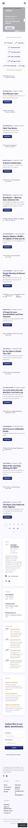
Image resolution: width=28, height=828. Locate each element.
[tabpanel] (14, 19)
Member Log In (8, 811)
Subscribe (22, 825)
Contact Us (7, 813)
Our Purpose (7, 787)
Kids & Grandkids (19, 296)
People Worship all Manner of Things (14, 274)
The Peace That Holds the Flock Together (13, 505)
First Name (8, 733)
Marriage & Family (10, 412)
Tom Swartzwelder (8, 387)
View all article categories (14, 70)
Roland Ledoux (7, 160)
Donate (6, 791)
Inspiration (8, 335)
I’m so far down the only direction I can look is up (13, 391)
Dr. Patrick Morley (8, 234)
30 (18, 528)
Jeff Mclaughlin (7, 426)
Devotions (8, 181)
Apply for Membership (12, 705)
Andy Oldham (6, 463)
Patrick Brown (7, 195)
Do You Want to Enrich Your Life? (12, 352)
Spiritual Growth (10, 77)
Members (6, 804)
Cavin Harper (6, 348)
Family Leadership (16, 661)
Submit (14, 748)
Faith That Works (10, 128)
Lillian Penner (6, 309)
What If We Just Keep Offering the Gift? (12, 467)
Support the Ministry (11, 682)
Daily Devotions (15, 629)
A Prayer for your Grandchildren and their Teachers (13, 314)
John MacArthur (7, 125)
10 (9, 528)
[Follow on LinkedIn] (9, 581)
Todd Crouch (6, 502)
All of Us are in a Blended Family (13, 430)
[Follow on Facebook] (6, 581)
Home (5, 785)
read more (10, 28)
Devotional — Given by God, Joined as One (12, 198)
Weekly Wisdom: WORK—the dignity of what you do (14, 237)
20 (14, 528)
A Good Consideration (12, 163)
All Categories (19, 795)
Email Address (9, 739)
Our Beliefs (7, 789)
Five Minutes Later (10, 93)
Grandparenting (9, 296)
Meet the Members (11, 693)
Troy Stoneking (7, 270)
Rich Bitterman (7, 91)
